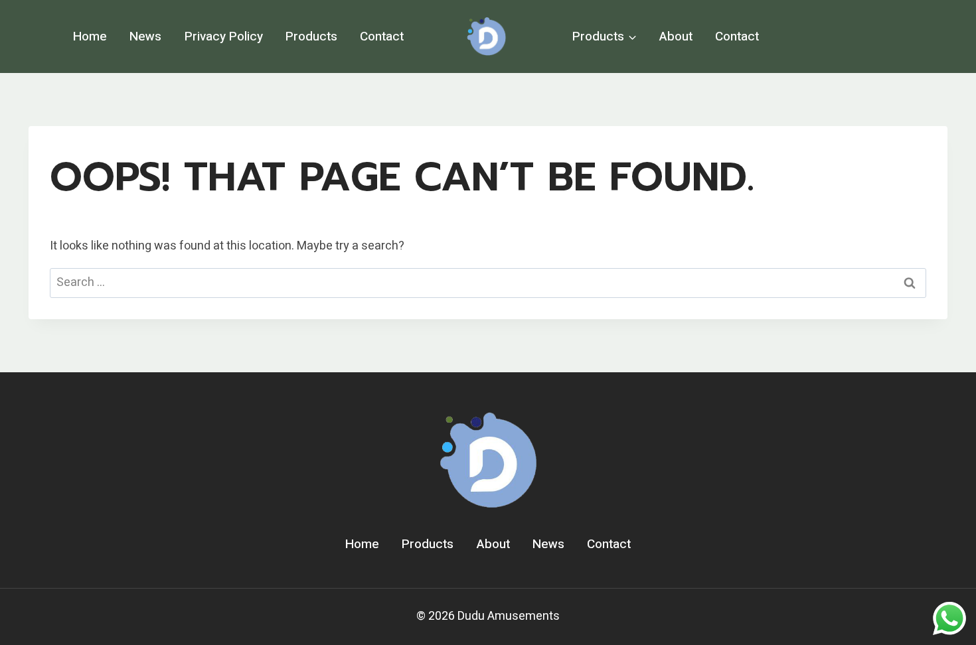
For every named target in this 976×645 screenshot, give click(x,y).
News (145, 36)
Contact (382, 36)
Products (311, 36)
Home (90, 36)
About (675, 36)
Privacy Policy (224, 36)
